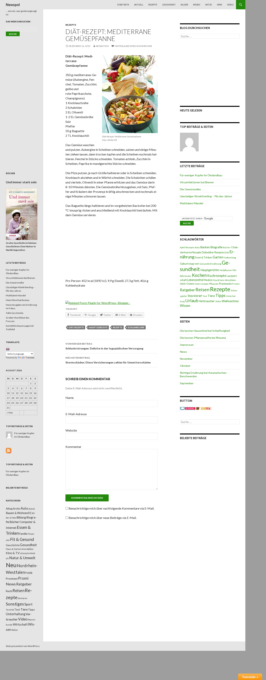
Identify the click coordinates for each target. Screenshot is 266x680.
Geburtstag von (189, 263)
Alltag (9, 508)
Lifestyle (24, 553)
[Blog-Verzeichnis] (188, 408)
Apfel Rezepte (187, 247)
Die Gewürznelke (190, 189)
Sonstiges (15, 603)
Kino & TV (13, 553)
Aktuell (138, 4)
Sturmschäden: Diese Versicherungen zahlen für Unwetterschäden (108, 360)
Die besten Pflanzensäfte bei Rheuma (203, 337)
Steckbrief (195, 295)
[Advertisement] (111, 249)
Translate (30, 357)
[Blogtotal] (204, 408)
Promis (236, 284)
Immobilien (27, 549)
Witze (208, 4)
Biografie (216, 247)
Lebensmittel (195, 280)
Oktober (185, 365)
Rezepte (152, 4)
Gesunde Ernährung (210, 263)
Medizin (208, 280)
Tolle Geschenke (14, 312)
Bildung (21, 517)
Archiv (16, 508)
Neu (11, 565)
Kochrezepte (216, 276)
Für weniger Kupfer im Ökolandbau (201, 175)
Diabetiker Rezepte (213, 252)
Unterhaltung (15, 614)
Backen (205, 247)
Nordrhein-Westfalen (224, 280)
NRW (219, 4)
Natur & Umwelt (22, 558)
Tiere (211, 295)
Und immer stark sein (21, 182)
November (186, 358)
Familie (23, 533)
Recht (9, 591)
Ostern (190, 283)
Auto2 (31, 508)
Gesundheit (169, 4)
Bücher (227, 247)
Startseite (123, 4)
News (183, 351)
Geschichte (12, 545)
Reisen (196, 4)
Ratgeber (187, 290)
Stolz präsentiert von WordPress (23, 646)
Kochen (199, 275)
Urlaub (191, 300)
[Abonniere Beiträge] (8, 450)
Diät (226, 252)
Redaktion (102, 46)
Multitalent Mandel (191, 203)
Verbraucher (207, 301)
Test (205, 296)
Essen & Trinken (203, 257)
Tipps (220, 295)
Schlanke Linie (136, 327)
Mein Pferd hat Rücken (17, 300)
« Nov (10, 412)
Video (230, 4)
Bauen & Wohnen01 (19, 513)
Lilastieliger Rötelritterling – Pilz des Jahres (206, 196)
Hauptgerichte (98, 327)
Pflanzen (213, 283)
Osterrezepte (202, 284)
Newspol (13, 5)
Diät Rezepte (76, 327)
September (187, 383)
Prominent (12, 578)
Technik (10, 609)
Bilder (184, 4)
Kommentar (73, 446)
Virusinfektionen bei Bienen (197, 182)
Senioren (22, 598)
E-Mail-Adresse (76, 414)
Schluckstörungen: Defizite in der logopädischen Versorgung (104, 346)
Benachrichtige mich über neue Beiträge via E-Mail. (103, 517)
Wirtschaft (20, 624)
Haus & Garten (13, 549)
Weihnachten (230, 301)
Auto (197, 247)
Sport (28, 604)
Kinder (187, 276)
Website (71, 430)
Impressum (187, 344)
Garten (218, 257)
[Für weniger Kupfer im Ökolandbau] (189, 142)
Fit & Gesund (22, 539)
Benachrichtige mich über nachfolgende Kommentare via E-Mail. (111, 508)
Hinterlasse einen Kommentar (133, 46)
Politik (29, 572)
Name (69, 397)
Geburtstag (230, 257)
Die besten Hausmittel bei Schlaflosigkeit (205, 330)
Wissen (185, 305)
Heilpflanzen (225, 270)
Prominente (225, 283)
